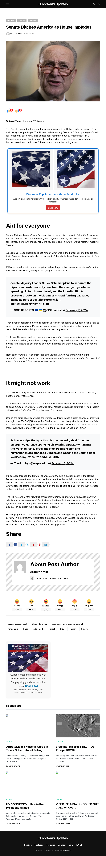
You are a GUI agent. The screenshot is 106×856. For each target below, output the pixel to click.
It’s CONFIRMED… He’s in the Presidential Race (24, 806)
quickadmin (39, 572)
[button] (7, 4)
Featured (10, 20)
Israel (52, 629)
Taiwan (72, 629)
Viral (71, 845)
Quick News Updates (53, 4)
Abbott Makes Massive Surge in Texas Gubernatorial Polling (27, 748)
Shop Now (53, 208)
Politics (22, 20)
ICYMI (79, 845)
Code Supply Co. (64, 850)
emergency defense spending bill (67, 624)
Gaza (25, 629)
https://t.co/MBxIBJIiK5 (43, 457)
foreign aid (13, 629)
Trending (33, 20)
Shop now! (31, 686)
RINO (62, 629)
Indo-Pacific (39, 629)
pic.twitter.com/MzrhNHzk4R (29, 303)
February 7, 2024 (77, 310)
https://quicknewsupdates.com (52, 578)
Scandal (62, 845)
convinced (55, 235)
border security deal (17, 624)
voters (88, 256)
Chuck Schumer (39, 624)
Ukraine (84, 629)
